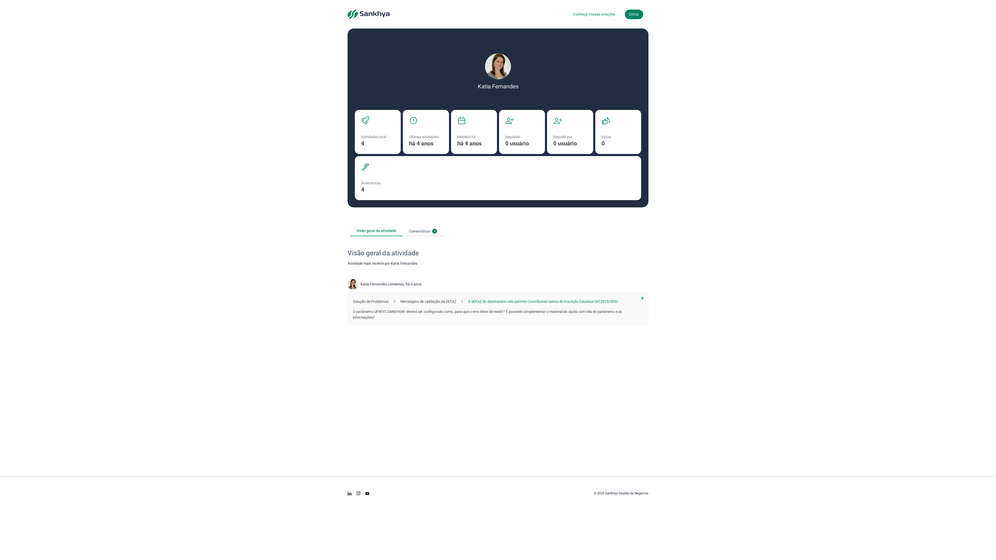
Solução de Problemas (371, 301)
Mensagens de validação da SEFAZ (428, 301)
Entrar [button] (634, 14)
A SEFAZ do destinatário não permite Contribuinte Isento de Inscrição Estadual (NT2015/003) (543, 301)
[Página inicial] (369, 14)
